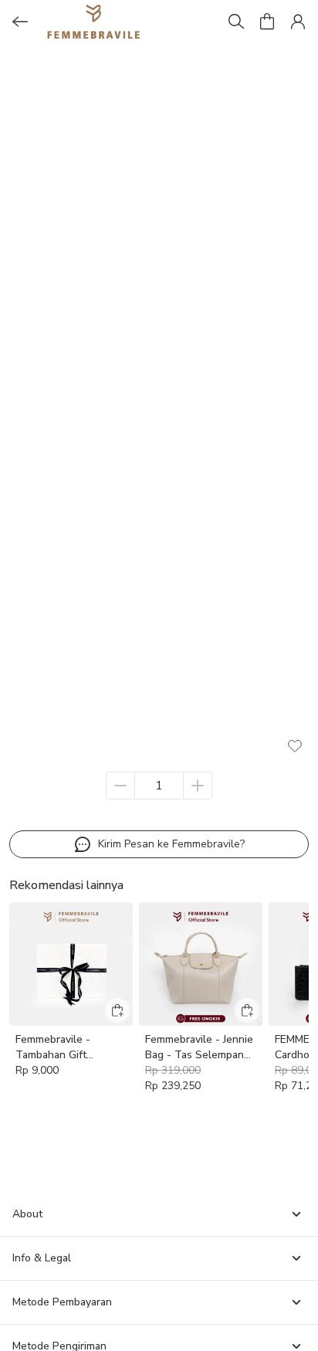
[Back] (20, 22)
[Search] (236, 22)
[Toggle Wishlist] (295, 745)
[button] (267, 22)
